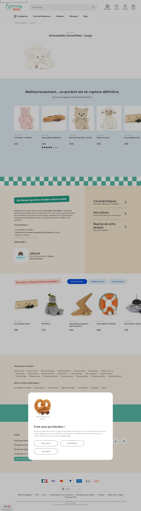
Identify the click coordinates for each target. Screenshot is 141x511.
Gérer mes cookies (115, 495)
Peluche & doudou (21, 23)
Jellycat (70, 32)
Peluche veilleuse (114, 376)
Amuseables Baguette (51, 138)
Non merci (45, 443)
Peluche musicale (47, 374)
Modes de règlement (23, 449)
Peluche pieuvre (91, 374)
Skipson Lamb (103, 138)
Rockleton (46, 324)
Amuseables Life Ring (106, 324)
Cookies (101, 495)
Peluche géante (82, 376)
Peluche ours (62, 374)
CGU (44, 495)
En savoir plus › (65, 436)
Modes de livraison (22, 445)
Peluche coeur (35, 376)
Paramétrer (72, 443)
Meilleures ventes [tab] (98, 281)
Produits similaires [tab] (77, 281)
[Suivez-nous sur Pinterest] (124, 441)
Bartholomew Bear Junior (80, 138)
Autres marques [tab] (118, 281)
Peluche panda (76, 374)
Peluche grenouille (51, 376)
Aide (5, 506)
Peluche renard (106, 374)
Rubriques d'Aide (21, 440)
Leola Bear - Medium (23, 138)
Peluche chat (19, 371)
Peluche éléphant (64, 371)
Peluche (32, 23)
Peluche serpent (67, 376)
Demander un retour (23, 454)
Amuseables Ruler (132, 138)
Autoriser (46, 451)
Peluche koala (79, 371)
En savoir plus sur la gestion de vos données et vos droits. (71, 504)
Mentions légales (25, 495)
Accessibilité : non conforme (61, 495)
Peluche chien (32, 371)
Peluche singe (21, 376)
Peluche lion (20, 374)
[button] (132, 163)
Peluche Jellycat (36, 258)
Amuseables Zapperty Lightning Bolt (79, 325)
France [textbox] (67, 489)
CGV (37, 495)
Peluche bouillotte (98, 376)
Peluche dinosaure (48, 371)
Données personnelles (85, 495)
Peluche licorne (107, 371)
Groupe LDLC (71, 497)
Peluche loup (33, 374)
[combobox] (70, 489)
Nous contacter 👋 (23, 459)
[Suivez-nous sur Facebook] (115, 441)
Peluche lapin (93, 371)
